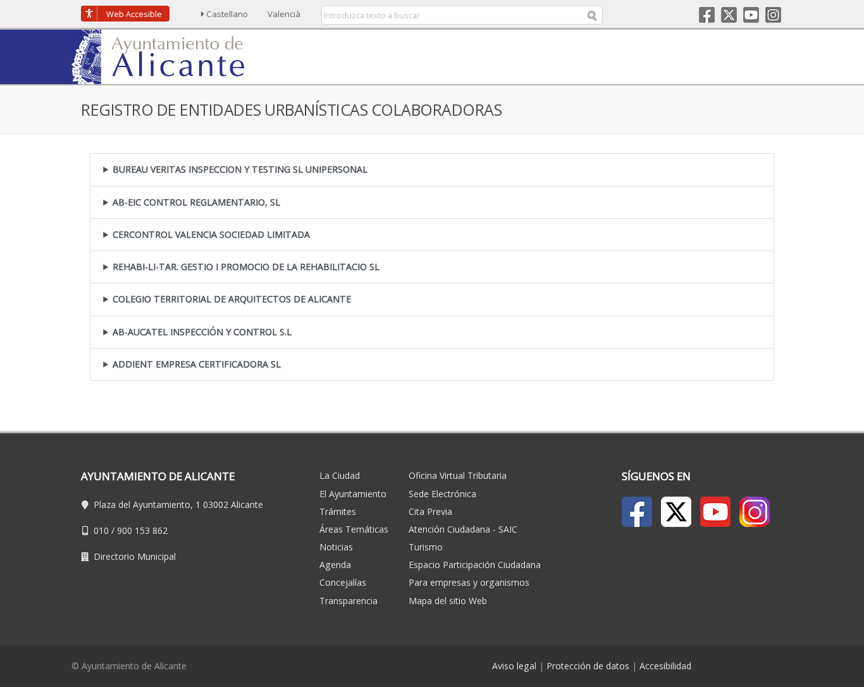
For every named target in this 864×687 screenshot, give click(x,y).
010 (101, 530)
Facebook (707, 15)
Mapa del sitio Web (448, 601)
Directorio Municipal (135, 556)
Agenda (335, 565)
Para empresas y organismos (469, 582)
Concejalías (342, 582)
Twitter (729, 15)
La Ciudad (339, 475)
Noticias (336, 547)
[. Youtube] (715, 512)
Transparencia (348, 601)
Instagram (773, 15)
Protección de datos (587, 666)
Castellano (227, 14)
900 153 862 (142, 530)
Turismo (426, 547)
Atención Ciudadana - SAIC (463, 529)
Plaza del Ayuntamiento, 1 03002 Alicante (178, 504)
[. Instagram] (754, 512)
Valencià (284, 14)
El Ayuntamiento (352, 494)
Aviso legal (514, 666)
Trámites (337, 511)
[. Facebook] (637, 512)
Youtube (751, 15)
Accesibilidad (665, 666)
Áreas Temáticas (353, 529)
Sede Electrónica (442, 494)
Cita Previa (430, 511)
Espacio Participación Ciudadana (475, 565)
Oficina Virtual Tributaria (458, 475)
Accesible (134, 14)
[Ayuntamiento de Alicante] (164, 56)
